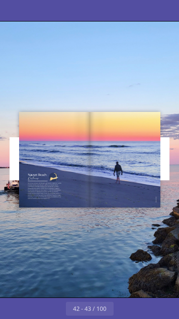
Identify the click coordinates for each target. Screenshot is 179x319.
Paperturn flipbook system (175, 266)
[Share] (144, 10)
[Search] (34, 10)
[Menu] (13, 10)
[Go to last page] (145, 308)
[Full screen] (165, 10)
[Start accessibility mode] (55, 10)
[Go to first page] (34, 308)
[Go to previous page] (55, 308)
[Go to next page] (124, 308)
